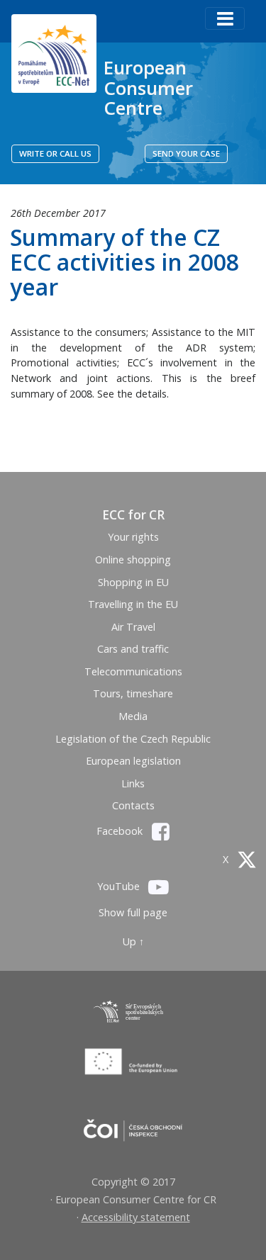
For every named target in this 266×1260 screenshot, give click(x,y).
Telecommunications (133, 671)
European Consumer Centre (148, 87)
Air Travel (133, 627)
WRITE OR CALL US (55, 153)
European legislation (133, 760)
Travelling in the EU (133, 604)
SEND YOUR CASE (186, 153)
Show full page (133, 912)
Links (133, 783)
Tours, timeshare (133, 693)
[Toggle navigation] (225, 18)
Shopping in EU (133, 582)
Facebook (120, 831)
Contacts (133, 805)
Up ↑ (133, 941)
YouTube (120, 886)
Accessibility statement (136, 1217)
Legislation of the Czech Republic (133, 739)
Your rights (133, 537)
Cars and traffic (133, 649)
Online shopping (133, 559)
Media (133, 716)
